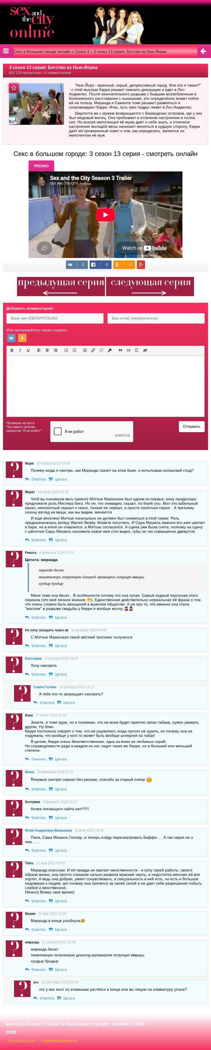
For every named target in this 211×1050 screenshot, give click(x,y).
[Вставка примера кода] (128, 350)
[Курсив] (20, 350)
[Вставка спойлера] (137, 350)
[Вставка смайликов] (85, 350)
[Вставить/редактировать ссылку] (93, 350)
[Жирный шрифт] (12, 350)
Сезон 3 (82, 51)
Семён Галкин (44, 687)
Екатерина (33, 658)
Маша (29, 772)
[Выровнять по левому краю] (39, 350)
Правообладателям (59, 1040)
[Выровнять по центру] (47, 350)
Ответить (39, 479)
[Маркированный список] (66, 350)
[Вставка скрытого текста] (145, 350)
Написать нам (21, 1040)
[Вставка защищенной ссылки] (110, 350)
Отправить (192, 426)
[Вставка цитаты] (120, 350)
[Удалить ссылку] (101, 350)
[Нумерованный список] (74, 350)
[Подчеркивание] (28, 350)
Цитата (61, 479)
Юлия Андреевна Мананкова (48, 830)
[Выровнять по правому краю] (55, 350)
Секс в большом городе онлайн (42, 51)
